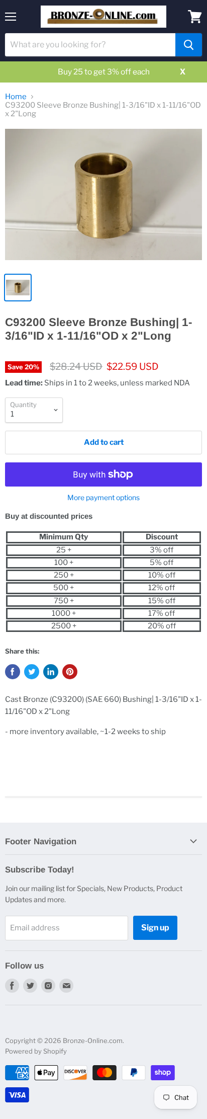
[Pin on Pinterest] (69, 671)
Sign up (155, 927)
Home (16, 97)
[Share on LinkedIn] (50, 671)
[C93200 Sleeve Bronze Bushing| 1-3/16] (103, 198)
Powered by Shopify (36, 1051)
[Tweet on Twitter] (31, 671)
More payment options (103, 498)
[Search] (188, 44)
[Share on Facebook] (12, 671)
